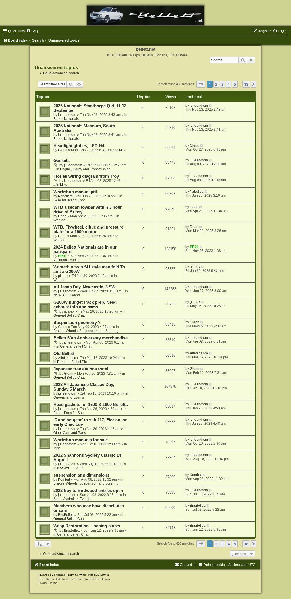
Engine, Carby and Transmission (85, 169)
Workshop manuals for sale (80, 440)
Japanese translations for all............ (88, 369)
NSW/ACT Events (66, 295)
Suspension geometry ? (77, 322)
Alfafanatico (67, 358)
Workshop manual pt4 (75, 192)
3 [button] (222, 84)
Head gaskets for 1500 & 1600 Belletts (90, 404)
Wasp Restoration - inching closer (86, 526)
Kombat (64, 479)
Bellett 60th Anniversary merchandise (90, 338)
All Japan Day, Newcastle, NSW (84, 287)
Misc (122, 150)
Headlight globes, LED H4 (78, 145)
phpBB (58, 574)
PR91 (62, 256)
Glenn (62, 150)
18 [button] (246, 84)
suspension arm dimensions (81, 475)
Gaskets (61, 160)
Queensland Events (68, 397)
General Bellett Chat (69, 200)
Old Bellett (63, 353)
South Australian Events (71, 499)
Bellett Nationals (66, 119)
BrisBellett (66, 515)
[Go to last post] (211, 106)
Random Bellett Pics (72, 362)
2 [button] (216, 84)
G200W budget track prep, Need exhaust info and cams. (85, 304)
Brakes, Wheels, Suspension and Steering (86, 331)
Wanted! (59, 220)
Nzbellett (65, 196)
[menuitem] (32, 31)
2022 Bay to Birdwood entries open (88, 490)
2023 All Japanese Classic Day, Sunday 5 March (83, 386)
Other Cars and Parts (69, 433)
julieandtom (67, 115)
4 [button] (229, 84)
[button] (200, 84)
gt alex (63, 276)
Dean (62, 216)
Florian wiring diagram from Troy (86, 176)
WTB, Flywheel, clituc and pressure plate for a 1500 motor (88, 229)
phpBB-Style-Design (97, 578)
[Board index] (145, 15)
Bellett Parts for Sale (69, 413)
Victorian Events (65, 260)
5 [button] (235, 84)
